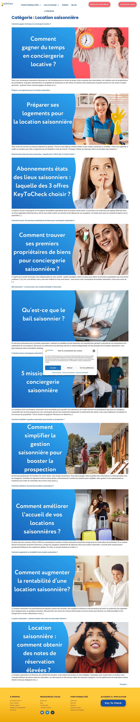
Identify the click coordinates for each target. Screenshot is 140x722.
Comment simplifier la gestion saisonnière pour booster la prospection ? (38, 419)
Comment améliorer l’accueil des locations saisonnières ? (33, 486)
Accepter (53, 368)
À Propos (49, 11)
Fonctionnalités (30, 5)
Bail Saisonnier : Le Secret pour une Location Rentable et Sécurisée (36, 287)
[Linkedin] (47, 712)
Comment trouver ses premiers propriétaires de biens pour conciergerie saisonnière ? (43, 220)
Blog (74, 5)
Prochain (124, 684)
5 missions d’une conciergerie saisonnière (27, 353)
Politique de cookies (56, 372)
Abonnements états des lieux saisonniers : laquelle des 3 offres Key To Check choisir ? (44, 154)
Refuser (69, 368)
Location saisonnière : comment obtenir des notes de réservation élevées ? (39, 619)
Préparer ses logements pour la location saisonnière (31, 90)
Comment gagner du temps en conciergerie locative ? (31, 24)
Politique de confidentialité (68, 372)
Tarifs (65, 5)
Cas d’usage (50, 5)
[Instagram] (52, 712)
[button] (94, 351)
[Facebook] (42, 712)
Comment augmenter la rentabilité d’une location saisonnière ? (35, 552)
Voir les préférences (87, 368)
